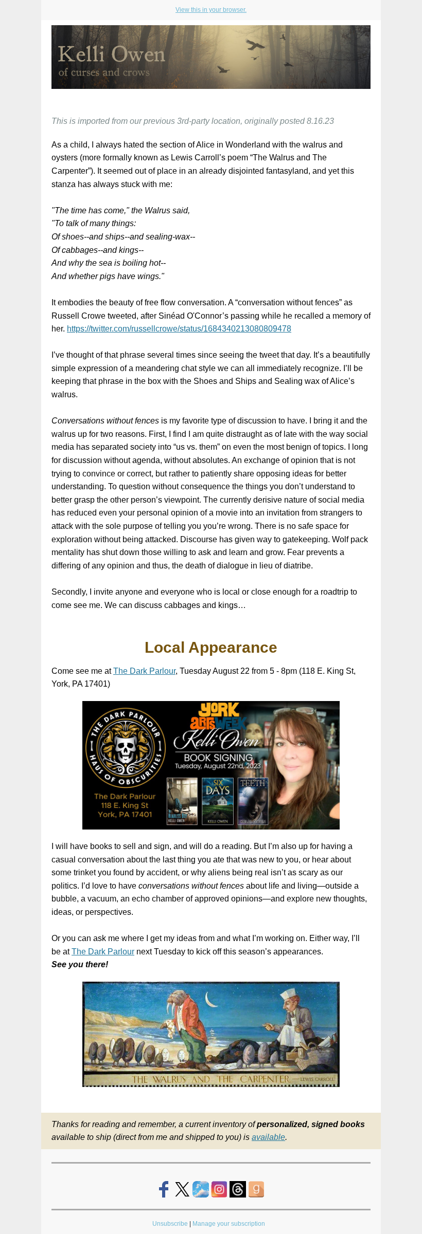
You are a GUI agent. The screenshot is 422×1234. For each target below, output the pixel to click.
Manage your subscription (229, 1223)
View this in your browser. (211, 9)
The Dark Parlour (144, 671)
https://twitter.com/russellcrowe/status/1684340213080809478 (179, 328)
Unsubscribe (170, 1223)
